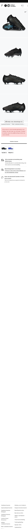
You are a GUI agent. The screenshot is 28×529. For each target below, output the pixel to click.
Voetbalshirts (18, 527)
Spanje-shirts (18, 524)
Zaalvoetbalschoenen (6, 507)
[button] (14, 170)
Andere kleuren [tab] (14, 141)
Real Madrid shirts (19, 510)
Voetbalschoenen (5, 124)
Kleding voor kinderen (20, 505)
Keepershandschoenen (21, 507)
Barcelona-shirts (19, 513)
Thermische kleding (20, 519)
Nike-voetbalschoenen (18, 124)
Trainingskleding (19, 522)
